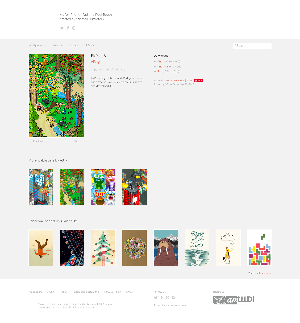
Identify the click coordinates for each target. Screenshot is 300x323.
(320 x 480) (168, 61)
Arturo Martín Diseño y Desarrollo (231, 300)
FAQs (90, 45)
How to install (112, 292)
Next (76, 141)
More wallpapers (258, 273)
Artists (57, 45)
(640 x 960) (169, 66)
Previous (38, 141)
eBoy (95, 62)
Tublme (245, 300)
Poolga (42, 19)
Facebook (179, 80)
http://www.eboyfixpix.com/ (108, 69)
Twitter (168, 80)
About (74, 45)
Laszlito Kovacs (219, 300)
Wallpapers (37, 45)
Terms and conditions (85, 292)
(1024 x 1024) (168, 71)
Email (189, 80)
